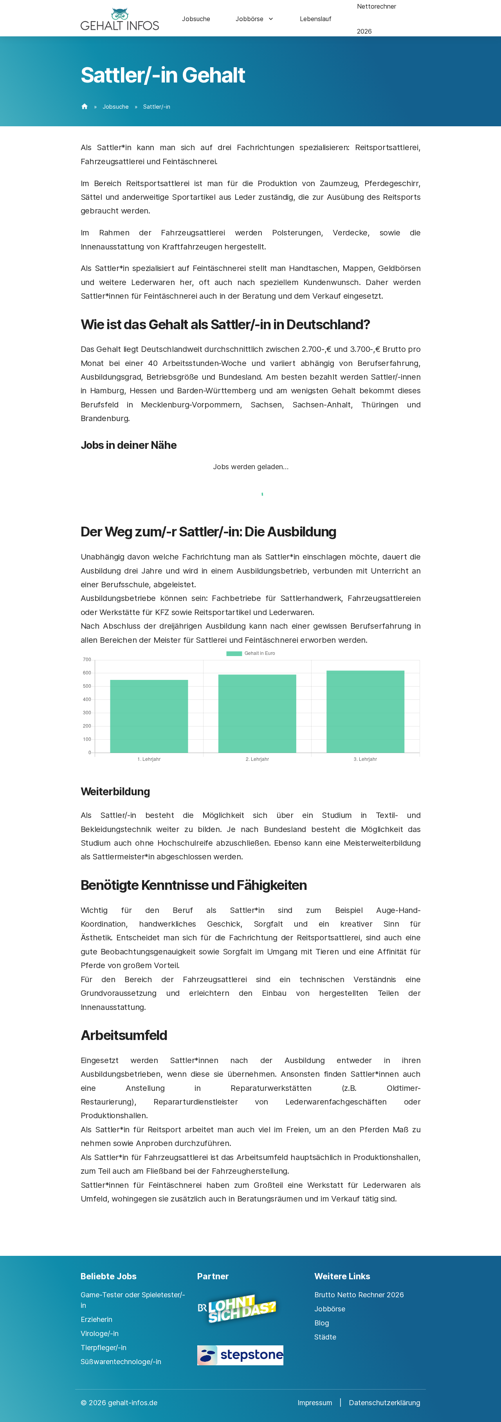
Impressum (314, 1403)
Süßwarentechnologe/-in (121, 1361)
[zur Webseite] (250, 1315)
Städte (325, 1337)
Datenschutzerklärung (384, 1403)
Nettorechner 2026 (376, 18)
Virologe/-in (100, 1333)
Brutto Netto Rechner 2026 (359, 1295)
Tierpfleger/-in (103, 1347)
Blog (321, 1323)
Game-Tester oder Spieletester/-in (133, 1300)
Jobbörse (249, 19)
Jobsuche (196, 19)
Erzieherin (96, 1319)
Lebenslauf (316, 19)
